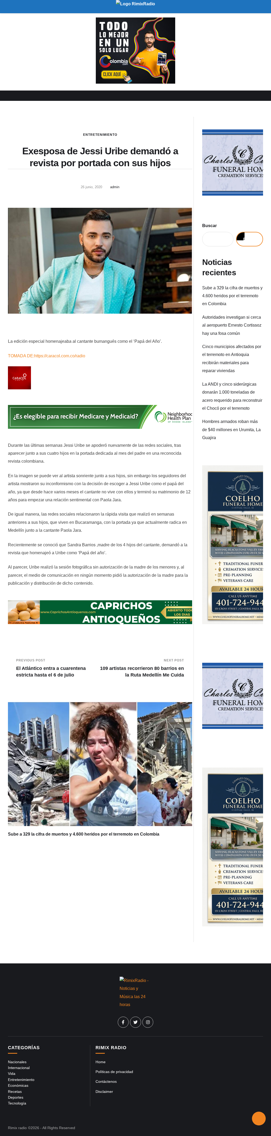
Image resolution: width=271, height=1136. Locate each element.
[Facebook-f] (123, 1022)
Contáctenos (106, 1081)
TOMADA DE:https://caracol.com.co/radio (46, 356)
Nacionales (17, 1062)
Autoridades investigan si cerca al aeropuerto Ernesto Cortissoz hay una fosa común (231, 325)
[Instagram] (147, 1022)
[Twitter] (135, 1022)
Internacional (19, 1068)
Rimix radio (17, 1128)
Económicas (18, 1085)
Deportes (15, 1097)
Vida (11, 1073)
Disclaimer (104, 1091)
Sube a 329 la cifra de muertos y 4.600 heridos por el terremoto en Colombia (83, 834)
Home (101, 1062)
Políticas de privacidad (114, 1072)
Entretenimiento (100, 135)
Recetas (15, 1091)
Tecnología (17, 1103)
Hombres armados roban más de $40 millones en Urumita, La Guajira (231, 429)
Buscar (209, 225)
